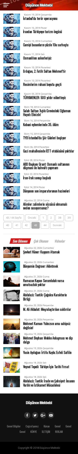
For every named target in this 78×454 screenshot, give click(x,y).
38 (59, 217)
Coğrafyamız (32, 426)
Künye (47, 426)
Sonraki (57, 225)
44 (44, 225)
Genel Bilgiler (14, 426)
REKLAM (59, 432)
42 (26, 225)
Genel (58, 426)
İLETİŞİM (46, 432)
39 (69, 217)
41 (16, 225)
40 (7, 225)
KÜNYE (33, 432)
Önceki (32, 217)
